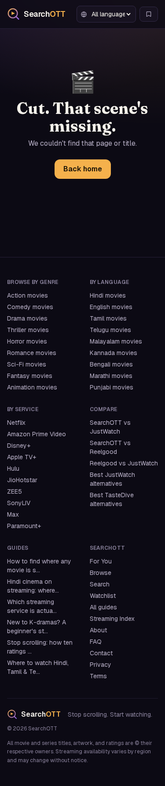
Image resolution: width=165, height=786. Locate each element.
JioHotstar (22, 480)
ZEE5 (14, 491)
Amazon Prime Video (36, 434)
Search (100, 584)
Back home (82, 169)
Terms (98, 676)
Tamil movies (108, 318)
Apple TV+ (21, 457)
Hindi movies (108, 295)
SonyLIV (18, 503)
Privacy (100, 665)
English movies (111, 307)
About (98, 630)
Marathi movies (111, 376)
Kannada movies (113, 353)
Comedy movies (30, 307)
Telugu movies (110, 330)
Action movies (27, 295)
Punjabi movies (111, 387)
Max (13, 514)
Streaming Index (112, 619)
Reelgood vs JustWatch (124, 463)
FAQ (96, 642)
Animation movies (32, 387)
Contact (101, 653)
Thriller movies (28, 330)
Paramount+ (24, 526)
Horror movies (27, 341)
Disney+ (18, 446)
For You (101, 561)
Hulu (13, 468)
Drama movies (27, 318)
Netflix (16, 423)
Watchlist (103, 596)
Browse (100, 573)
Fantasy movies (29, 376)
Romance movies (31, 353)
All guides (103, 607)
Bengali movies (111, 364)
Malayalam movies (116, 341)
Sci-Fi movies (26, 364)
